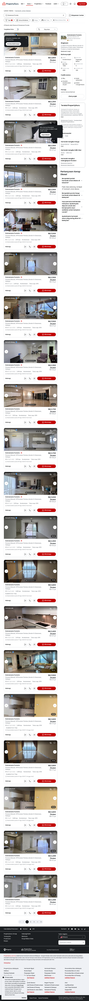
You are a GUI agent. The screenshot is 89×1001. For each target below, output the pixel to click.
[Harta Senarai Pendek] (54, 35)
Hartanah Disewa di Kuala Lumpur (33, 985)
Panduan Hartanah (9, 973)
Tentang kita (7, 936)
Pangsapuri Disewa (49, 973)
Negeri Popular (49, 983)
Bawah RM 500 (65, 144)
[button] (67, 51)
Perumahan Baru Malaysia (73, 968)
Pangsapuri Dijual (29, 973)
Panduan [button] (48, 4)
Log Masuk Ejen (69, 985)
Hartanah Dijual (29, 968)
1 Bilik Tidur (69, 152)
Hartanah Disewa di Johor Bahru (33, 989)
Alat (66, 983)
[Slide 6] (33, 53)
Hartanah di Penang (50, 989)
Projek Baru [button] (38, 4)
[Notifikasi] (74, 4)
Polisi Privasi (20, 985)
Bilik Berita (24, 936)
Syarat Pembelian (43, 998)
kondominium (68, 115)
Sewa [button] (29, 4)
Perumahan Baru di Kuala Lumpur (74, 973)
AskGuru (6, 970)
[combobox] (35, 15)
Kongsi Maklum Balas (27, 938)
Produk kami (7, 938)
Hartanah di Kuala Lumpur (51, 985)
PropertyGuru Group (10, 934)
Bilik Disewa (47, 975)
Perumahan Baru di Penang (72, 975)
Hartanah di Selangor (50, 987)
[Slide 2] (27, 53)
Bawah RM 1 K (74, 144)
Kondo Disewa (48, 970)
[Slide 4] (30, 53)
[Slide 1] (26, 53)
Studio (63, 152)
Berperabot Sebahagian (67, 165)
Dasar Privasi (33, 998)
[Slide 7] (34, 404)
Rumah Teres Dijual (29, 975)
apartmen (75, 115)
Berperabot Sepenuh (66, 163)
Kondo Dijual (27, 970)
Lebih (55, 4)
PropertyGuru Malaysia (11, 968)
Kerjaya (6, 941)
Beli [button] (22, 4)
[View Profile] (11, 34)
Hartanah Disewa (49, 968)
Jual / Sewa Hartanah (71, 987)
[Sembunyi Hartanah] (50, 35)
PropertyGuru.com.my (10, 955)
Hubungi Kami (26, 934)
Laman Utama (8, 11)
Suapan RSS (68, 989)
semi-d (81, 115)
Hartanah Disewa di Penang (32, 987)
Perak (66, 136)
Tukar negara (62, 934)
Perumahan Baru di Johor (72, 970)
